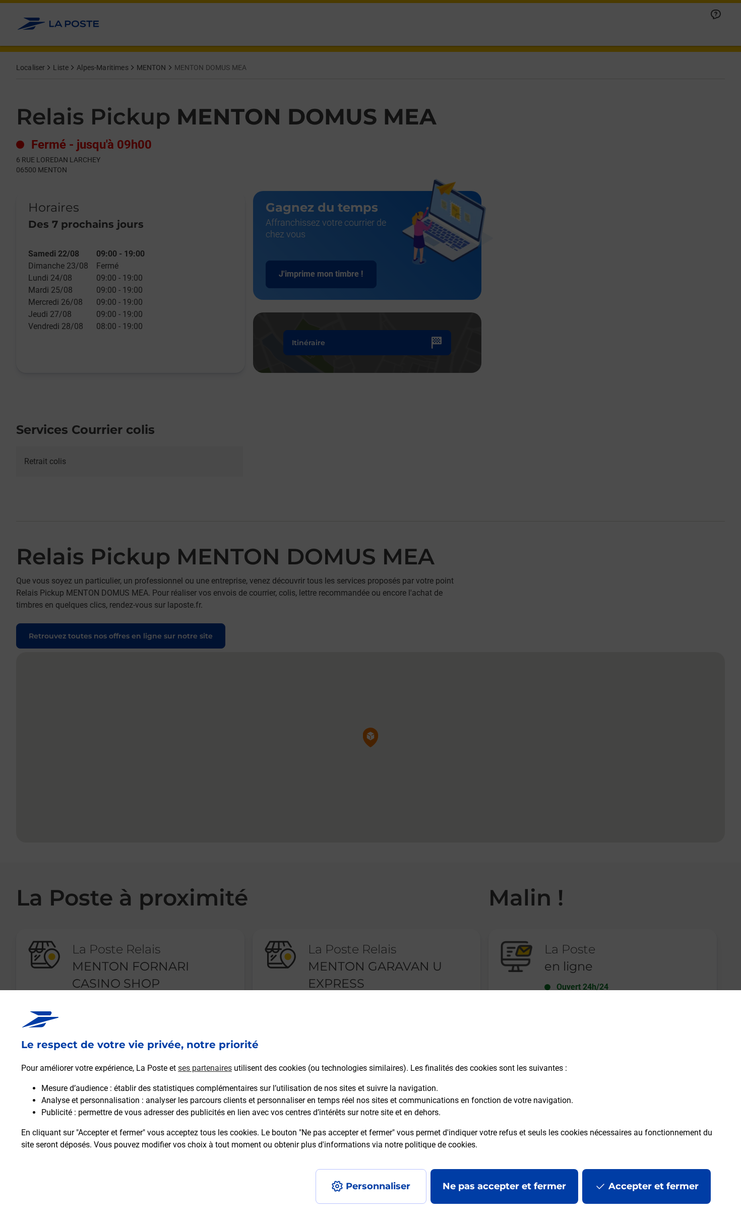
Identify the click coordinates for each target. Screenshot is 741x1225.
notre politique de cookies (430, 1144)
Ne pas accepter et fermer (504, 1186)
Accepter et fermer (653, 1186)
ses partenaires (205, 1068)
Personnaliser (378, 1186)
